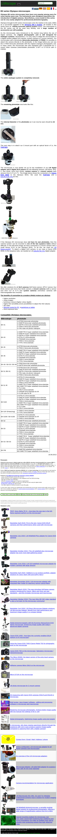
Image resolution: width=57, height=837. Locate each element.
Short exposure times (6, 482)
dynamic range (9, 481)
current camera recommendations (26, 488)
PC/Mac (35, 471)
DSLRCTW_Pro (39, 251)
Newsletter (37, 833)
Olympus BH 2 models (33, 24)
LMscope (8, 3)
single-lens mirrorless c (20, 475)
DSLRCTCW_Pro (7, 176)
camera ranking (41, 488)
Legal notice (22, 833)
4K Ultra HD (4, 483)
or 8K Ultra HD (10, 483)
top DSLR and (10, 475)
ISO (12, 479)
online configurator (40, 466)
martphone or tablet (28, 307)
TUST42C (4, 147)
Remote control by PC (11, 307)
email (6, 467)
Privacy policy (30, 833)
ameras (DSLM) (30, 475)
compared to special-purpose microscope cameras (34, 473)
